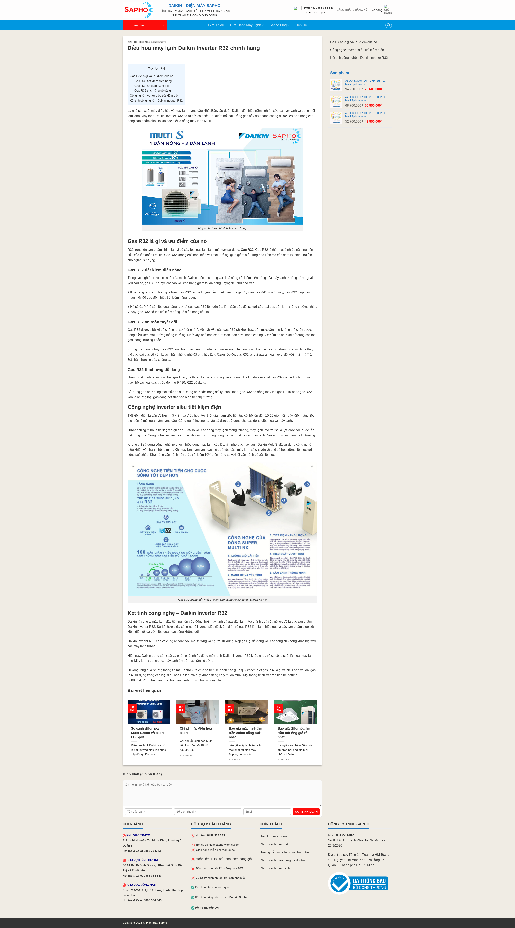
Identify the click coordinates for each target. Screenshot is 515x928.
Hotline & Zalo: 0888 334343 (142, 850)
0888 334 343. (216, 835)
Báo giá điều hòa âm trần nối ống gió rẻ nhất (294, 733)
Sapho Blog (278, 25)
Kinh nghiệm (136, 42)
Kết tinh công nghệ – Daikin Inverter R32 (156, 100)
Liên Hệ (301, 25)
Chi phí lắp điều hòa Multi (196, 731)
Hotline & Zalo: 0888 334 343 (142, 875)
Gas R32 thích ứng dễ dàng (152, 90)
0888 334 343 (325, 7)
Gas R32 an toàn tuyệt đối (151, 85)
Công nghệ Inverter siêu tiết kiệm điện (154, 95)
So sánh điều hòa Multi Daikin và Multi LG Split (147, 733)
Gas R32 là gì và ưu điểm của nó (151, 76)
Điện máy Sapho (156, 922)
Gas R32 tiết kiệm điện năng (153, 81)
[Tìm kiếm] (388, 25)
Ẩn (162, 68)
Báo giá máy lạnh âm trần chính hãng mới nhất (245, 733)
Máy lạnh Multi (155, 42)
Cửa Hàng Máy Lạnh (245, 25)
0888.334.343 (137, 680)
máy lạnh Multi (200, 121)
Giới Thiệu (216, 25)
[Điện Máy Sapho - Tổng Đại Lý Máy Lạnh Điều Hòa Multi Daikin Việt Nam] (138, 10)
